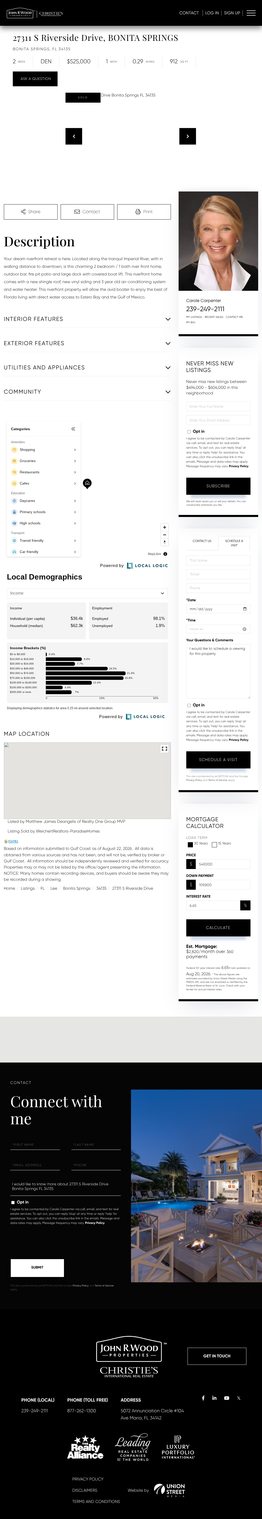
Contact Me (234, 317)
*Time (191, 620)
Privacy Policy (238, 466)
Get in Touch (217, 1356)
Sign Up (232, 12)
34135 (101, 888)
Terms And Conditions (96, 1501)
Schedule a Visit (234, 543)
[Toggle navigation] (251, 13)
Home (9, 888)
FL (43, 888)
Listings (28, 888)
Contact (189, 12)
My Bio (190, 322)
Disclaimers (84, 1490)
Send (37, 1268)
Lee (53, 888)
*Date (191, 600)
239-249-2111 (205, 309)
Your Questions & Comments (209, 640)
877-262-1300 (81, 1411)
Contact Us (202, 541)
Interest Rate (198, 896)
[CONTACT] (35, 78)
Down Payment (200, 876)
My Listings (194, 317)
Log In (212, 12)
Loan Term (197, 838)
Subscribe (218, 486)
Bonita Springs (76, 888)
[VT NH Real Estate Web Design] (169, 1490)
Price (191, 855)
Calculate (218, 927)
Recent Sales (214, 317)
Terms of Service (217, 780)
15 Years (224, 843)
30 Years (201, 843)
